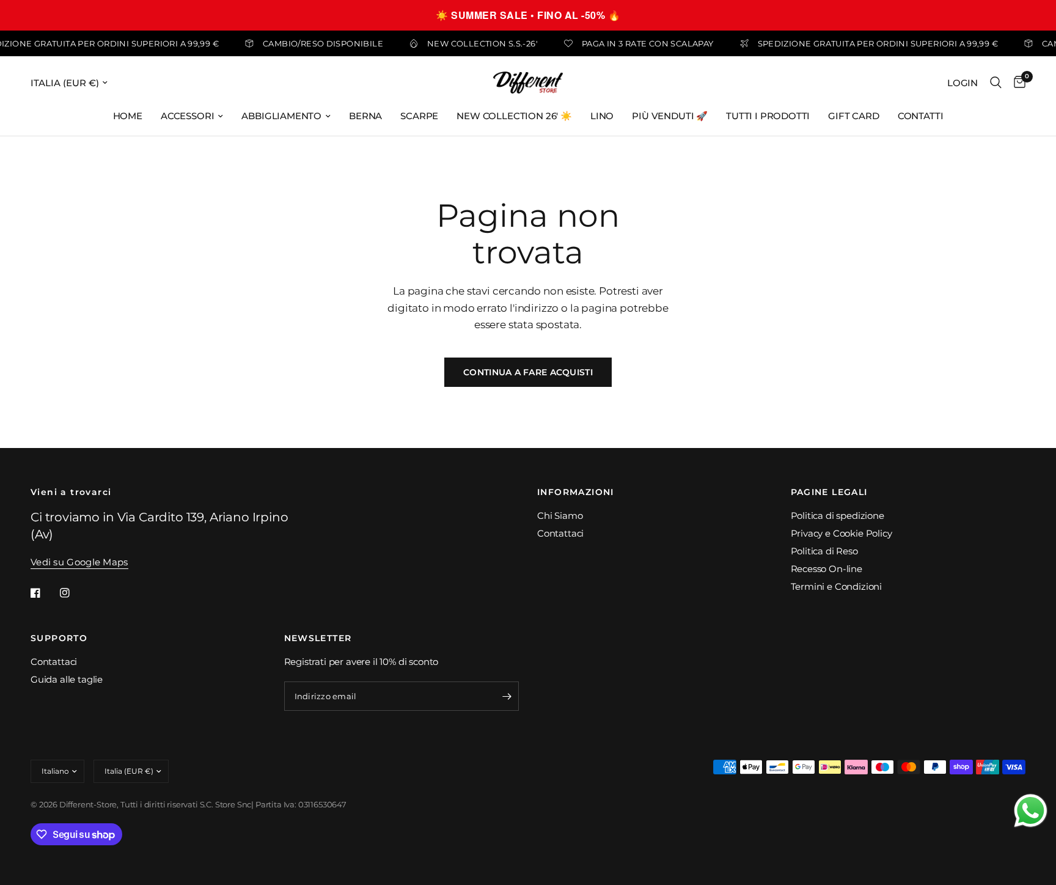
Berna (365, 116)
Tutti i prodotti (768, 116)
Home (127, 116)
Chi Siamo (559, 515)
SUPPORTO (59, 638)
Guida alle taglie (67, 679)
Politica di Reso (824, 551)
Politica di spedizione (837, 515)
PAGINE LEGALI (829, 492)
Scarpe (419, 116)
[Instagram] (73, 592)
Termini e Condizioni (836, 586)
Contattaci (560, 533)
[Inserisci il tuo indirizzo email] (506, 696)
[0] (1016, 82)
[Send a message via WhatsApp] (1030, 810)
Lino (602, 116)
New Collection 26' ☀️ (514, 116)
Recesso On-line (826, 569)
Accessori (187, 116)
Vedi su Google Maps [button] (79, 562)
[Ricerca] (996, 82)
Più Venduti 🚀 (670, 116)
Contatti (921, 116)
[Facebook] (44, 592)
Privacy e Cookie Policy (841, 533)
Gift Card (853, 116)
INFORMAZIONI (575, 492)
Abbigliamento (281, 116)
